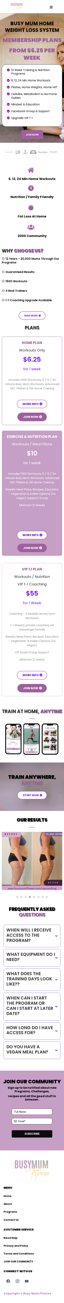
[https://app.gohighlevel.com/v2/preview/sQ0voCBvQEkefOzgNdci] (17, 6)
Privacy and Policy (16, 1246)
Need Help (10, 1238)
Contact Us (11, 1220)
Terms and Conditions (19, 1253)
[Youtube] (26, 1281)
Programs (10, 1212)
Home (8, 1196)
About (8, 1204)
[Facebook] (8, 1281)
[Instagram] (17, 1281)
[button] (51, 7)
